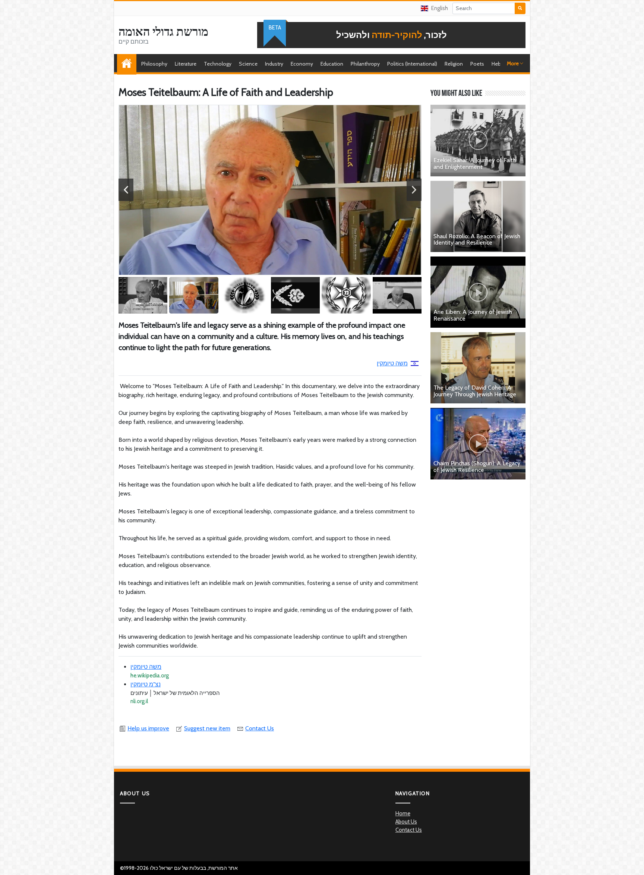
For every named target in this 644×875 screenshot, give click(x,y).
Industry (274, 63)
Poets (477, 63)
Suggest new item (207, 728)
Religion (454, 63)
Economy (302, 63)
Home (128, 63)
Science (248, 63)
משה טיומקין (392, 363)
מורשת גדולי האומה (163, 31)
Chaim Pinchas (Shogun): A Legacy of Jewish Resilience (476, 466)
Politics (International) (412, 63)
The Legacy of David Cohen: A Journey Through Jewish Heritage (474, 391)
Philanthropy (365, 63)
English (439, 8)
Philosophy (154, 63)
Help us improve (148, 728)
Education (332, 63)
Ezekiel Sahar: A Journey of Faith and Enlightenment (474, 163)
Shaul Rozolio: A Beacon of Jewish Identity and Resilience (476, 239)
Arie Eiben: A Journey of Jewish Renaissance (472, 315)
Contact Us (259, 728)
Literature (185, 63)
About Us (406, 821)
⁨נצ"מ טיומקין (145, 684)
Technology (217, 63)
